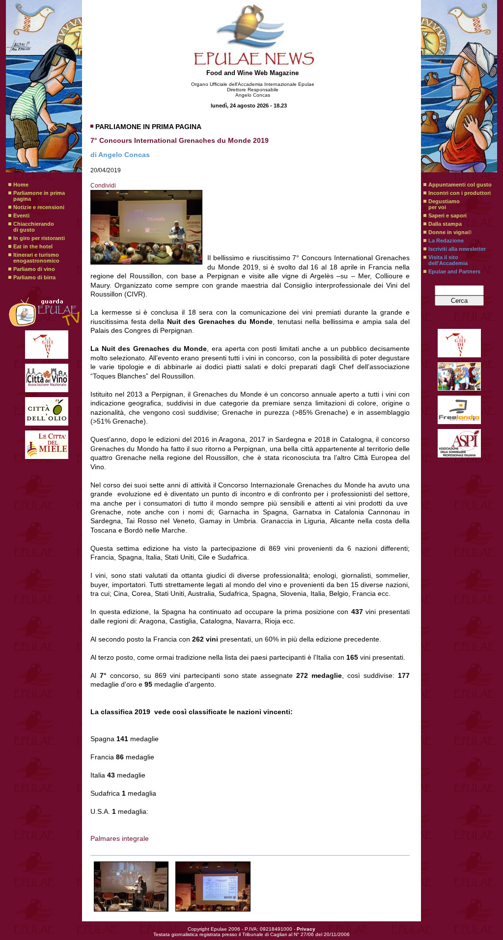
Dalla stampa (445, 224)
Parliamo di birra (34, 277)
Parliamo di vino (34, 269)
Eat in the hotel (33, 246)
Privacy (306, 929)
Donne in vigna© (450, 232)
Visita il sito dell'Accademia (448, 260)
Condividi (103, 185)
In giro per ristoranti (39, 238)
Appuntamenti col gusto (460, 185)
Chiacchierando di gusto (33, 227)
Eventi (21, 215)
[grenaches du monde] (131, 886)
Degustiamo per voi (444, 204)
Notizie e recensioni (38, 207)
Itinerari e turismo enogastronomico (36, 258)
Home (20, 185)
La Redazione (446, 240)
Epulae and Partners (454, 271)
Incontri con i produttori (459, 193)
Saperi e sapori (447, 215)
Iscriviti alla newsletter (457, 249)
